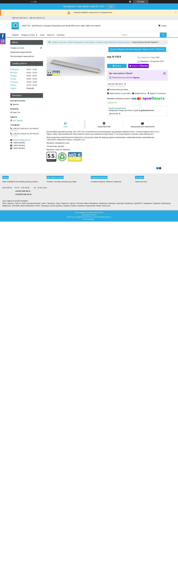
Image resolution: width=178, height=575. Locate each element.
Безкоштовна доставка (118, 89)
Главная (15, 35)
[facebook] (157, 169)
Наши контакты (141, 182)
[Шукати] (163, 35)
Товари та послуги (59, 42)
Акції (111, 6)
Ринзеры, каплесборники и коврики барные (113, 42)
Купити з (135, 66)
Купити (118, 66)
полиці (156, 132)
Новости (50, 35)
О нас (42, 35)
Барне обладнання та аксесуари (81, 42)
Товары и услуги (28, 35)
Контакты (60, 35)
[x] (160, 169)
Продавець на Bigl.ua (89, 215)
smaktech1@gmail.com (21, 140)
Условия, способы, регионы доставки (61, 182)
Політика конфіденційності (102, 217)
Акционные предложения (20, 52)
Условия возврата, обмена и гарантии (106, 182)
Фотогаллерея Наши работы (22, 56)
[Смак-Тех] (15, 26)
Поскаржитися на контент (83, 217)
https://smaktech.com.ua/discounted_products (20, 182)
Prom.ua (100, 212)
